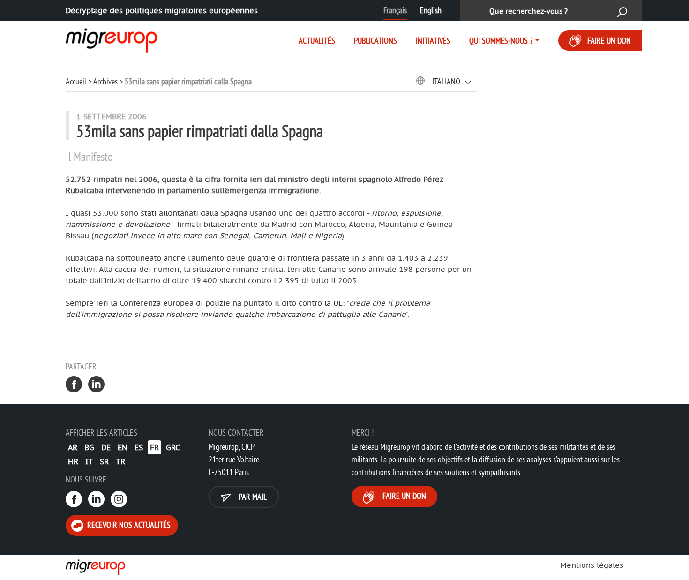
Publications (375, 40)
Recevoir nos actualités (128, 525)
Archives (105, 81)
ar (72, 447)
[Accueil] (103, 38)
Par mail (252, 496)
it (89, 461)
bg (89, 447)
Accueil (76, 81)
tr (120, 461)
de (106, 447)
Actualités (317, 40)
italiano (447, 81)
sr (104, 461)
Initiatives (433, 40)
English (431, 10)
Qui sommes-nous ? (500, 40)
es (139, 447)
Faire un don (609, 40)
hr (73, 461)
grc (173, 447)
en (122, 447)
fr (154, 447)
